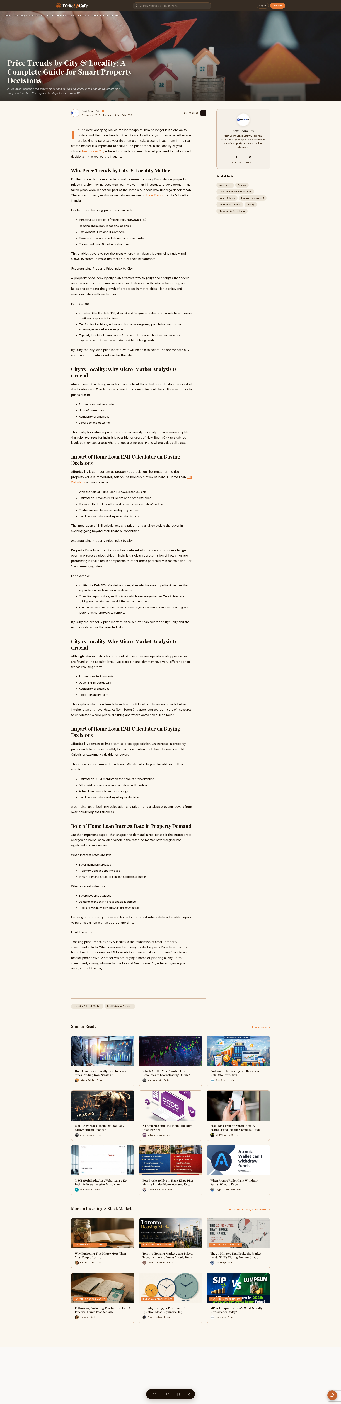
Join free (277, 5)
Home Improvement (230, 204)
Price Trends (155, 195)
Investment (225, 185)
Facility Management (252, 198)
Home (7, 15)
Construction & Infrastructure (235, 191)
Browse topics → (261, 1027)
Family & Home (227, 198)
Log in (262, 5)
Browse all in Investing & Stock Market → (249, 1209)
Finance (242, 185)
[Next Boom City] (75, 113)
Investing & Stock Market (28, 15)
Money (251, 204)
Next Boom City (91, 111)
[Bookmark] (178, 1394)
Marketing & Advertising (232, 211)
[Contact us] (332, 1395)
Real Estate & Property (120, 1006)
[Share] (189, 1394)
